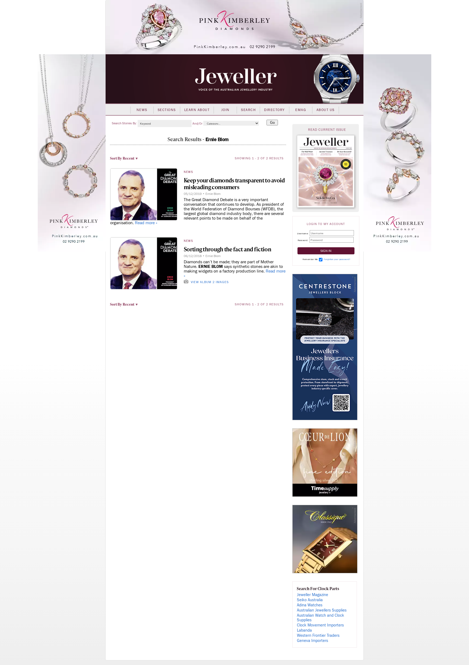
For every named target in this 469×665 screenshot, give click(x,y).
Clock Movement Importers (320, 625)
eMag (300, 110)
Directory (274, 110)
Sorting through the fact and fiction (227, 249)
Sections (167, 110)
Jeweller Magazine (312, 595)
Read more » (146, 222)
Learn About (197, 110)
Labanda (304, 630)
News (142, 110)
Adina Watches (309, 605)
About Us (325, 110)
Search (248, 110)
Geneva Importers (312, 640)
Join (225, 110)
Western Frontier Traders (318, 635)
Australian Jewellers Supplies (322, 610)
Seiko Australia (310, 600)
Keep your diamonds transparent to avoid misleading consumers (234, 183)
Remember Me (310, 259)
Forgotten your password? (337, 259)
